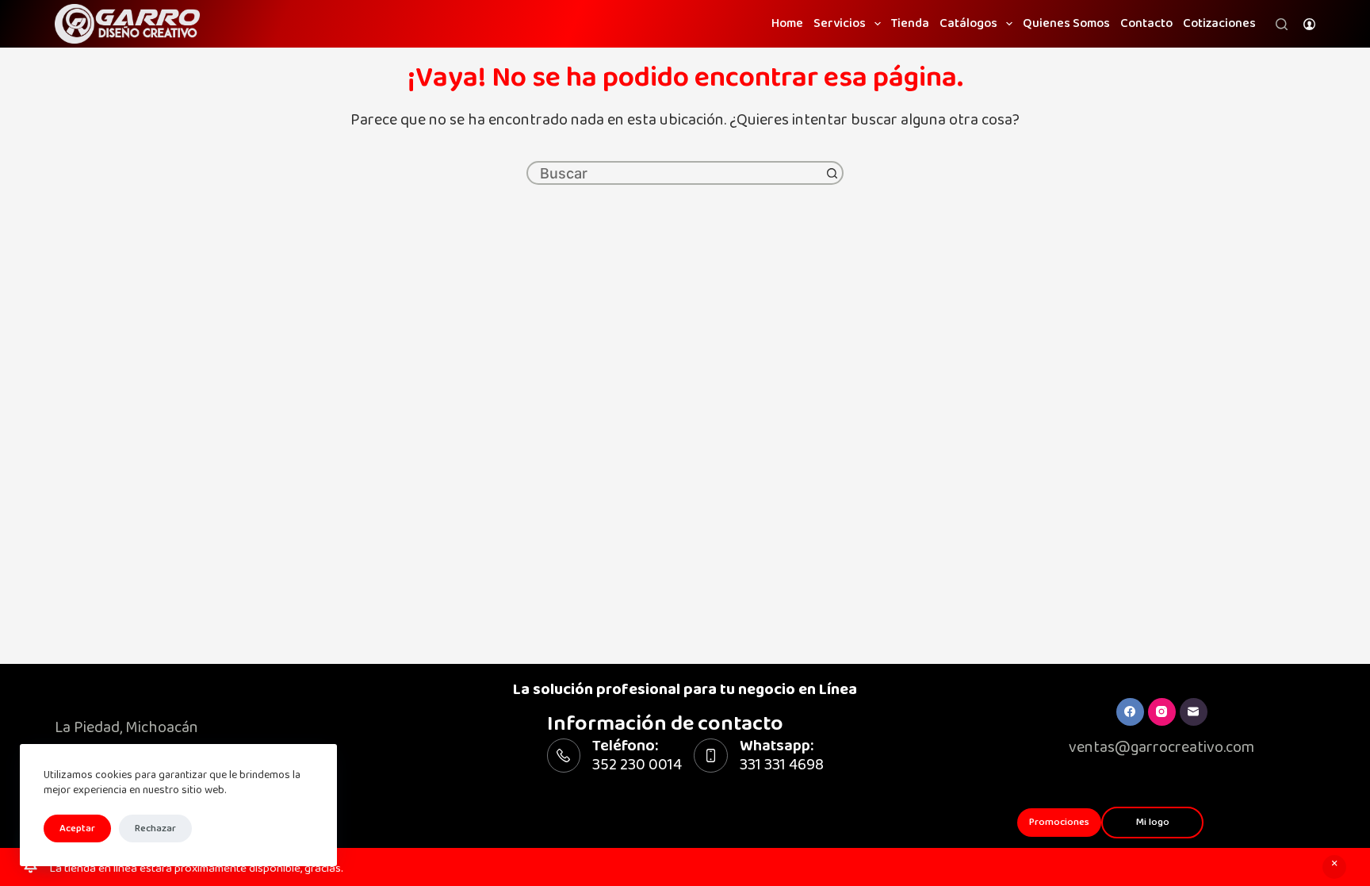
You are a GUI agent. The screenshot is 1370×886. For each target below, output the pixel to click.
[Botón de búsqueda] (831, 173)
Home (787, 23)
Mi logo (1152, 822)
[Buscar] (1282, 24)
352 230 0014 (637, 764)
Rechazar (155, 828)
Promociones (1059, 822)
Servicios (839, 23)
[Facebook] (1130, 712)
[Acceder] (1309, 24)
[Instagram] (1162, 712)
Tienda (910, 23)
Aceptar (77, 828)
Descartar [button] (1334, 867)
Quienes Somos (1066, 23)
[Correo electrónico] (1193, 712)
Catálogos (968, 23)
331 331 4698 (782, 764)
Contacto (1146, 23)
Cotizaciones (1219, 23)
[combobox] (674, 173)
